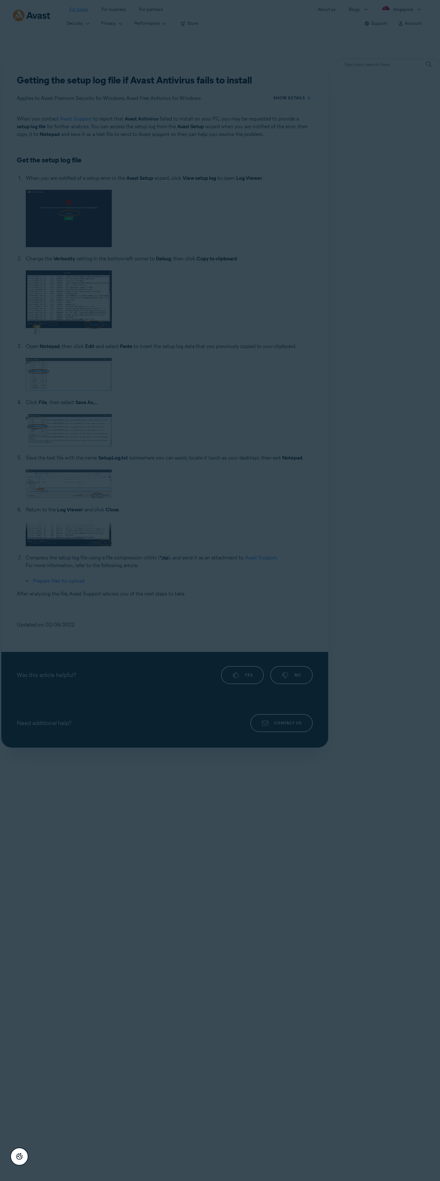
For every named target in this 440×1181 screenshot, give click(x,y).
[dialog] (220, 590)
